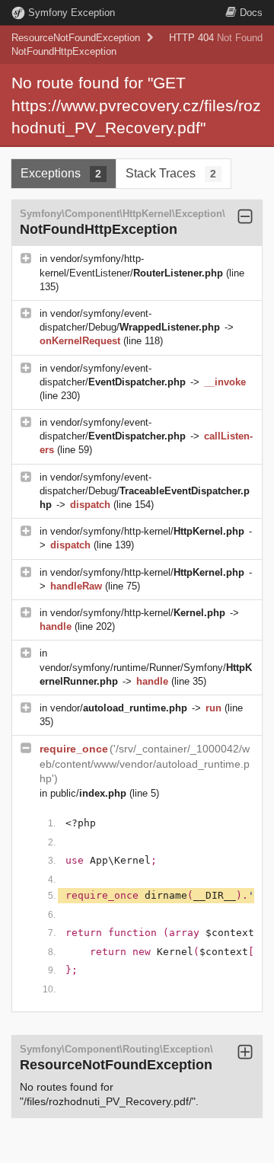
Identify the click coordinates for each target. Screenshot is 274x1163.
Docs (251, 12)
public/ (88, 793)
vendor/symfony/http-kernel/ (147, 531)
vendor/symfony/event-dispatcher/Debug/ (145, 490)
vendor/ (118, 708)
